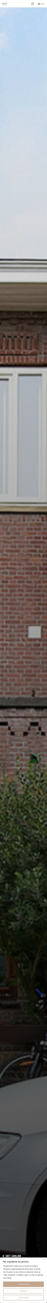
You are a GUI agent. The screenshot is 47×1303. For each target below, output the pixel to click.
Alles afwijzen (23, 1298)
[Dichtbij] (44, 1259)
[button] (32, 3)
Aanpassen (23, 1291)
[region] (23, 1280)
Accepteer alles (23, 1284)
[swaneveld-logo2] (5, 4)
